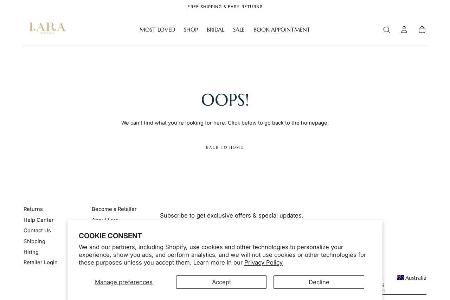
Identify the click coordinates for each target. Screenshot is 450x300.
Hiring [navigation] (31, 252)
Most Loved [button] (157, 29)
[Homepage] (46, 29)
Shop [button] (191, 29)
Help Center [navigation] (39, 220)
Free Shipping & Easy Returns (224, 6)
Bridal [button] (215, 29)
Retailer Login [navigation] (41, 262)
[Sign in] (404, 29)
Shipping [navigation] (34, 241)
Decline (319, 282)
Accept (221, 282)
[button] (386, 29)
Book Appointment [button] (281, 29)
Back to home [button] (225, 147)
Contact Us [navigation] (37, 230)
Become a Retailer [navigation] (114, 209)
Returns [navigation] (33, 209)
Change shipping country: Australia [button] (395, 284)
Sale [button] (239, 29)
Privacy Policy (263, 262)
